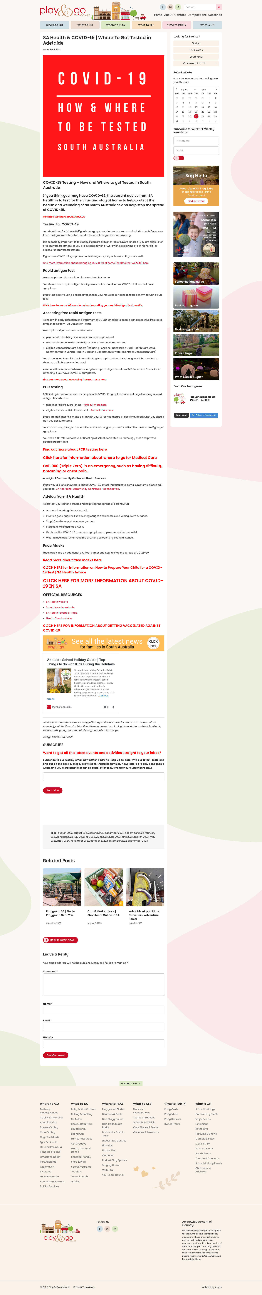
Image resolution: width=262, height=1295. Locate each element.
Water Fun (108, 1170)
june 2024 (127, 837)
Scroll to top (129, 1083)
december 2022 (134, 833)
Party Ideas (171, 1114)
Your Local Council (113, 1175)
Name (47, 1004)
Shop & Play (78, 1161)
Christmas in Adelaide (203, 1170)
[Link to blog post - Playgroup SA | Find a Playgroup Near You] (62, 887)
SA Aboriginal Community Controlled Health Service (87, 489)
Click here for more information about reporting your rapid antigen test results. (93, 305)
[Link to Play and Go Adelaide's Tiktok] (178, 7)
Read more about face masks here (72, 560)
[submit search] (219, 7)
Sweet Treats (172, 1124)
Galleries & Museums (146, 1132)
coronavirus (96, 833)
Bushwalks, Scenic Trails (113, 1134)
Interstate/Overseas (52, 1181)
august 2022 (65, 833)
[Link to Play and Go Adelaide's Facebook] (163, 7)
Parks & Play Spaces (114, 1160)
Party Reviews (172, 1119)
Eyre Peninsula (48, 1142)
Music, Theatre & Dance (81, 1150)
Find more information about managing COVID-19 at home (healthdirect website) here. (96, 263)
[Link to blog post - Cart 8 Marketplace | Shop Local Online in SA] (103, 887)
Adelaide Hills (48, 1122)
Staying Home (110, 1165)
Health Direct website (59, 618)
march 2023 (141, 837)
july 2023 (91, 837)
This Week (196, 50)
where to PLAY (115, 25)
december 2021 (114, 833)
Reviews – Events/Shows (141, 1111)
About (168, 15)
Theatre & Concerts (207, 1158)
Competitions (197, 15)
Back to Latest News (62, 940)
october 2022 (98, 841)
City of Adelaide (49, 1137)
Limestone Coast (50, 1157)
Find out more (196, 201)
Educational (78, 1129)
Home (158, 15)
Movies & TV (202, 1143)
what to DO (85, 25)
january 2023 (65, 837)
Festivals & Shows (206, 1134)
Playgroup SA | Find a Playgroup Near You (60, 913)
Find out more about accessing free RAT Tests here (74, 379)
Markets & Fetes (205, 1138)
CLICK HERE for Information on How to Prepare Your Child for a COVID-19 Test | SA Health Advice (102, 570)
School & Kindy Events (208, 1163)
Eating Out (77, 1134)
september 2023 (138, 841)
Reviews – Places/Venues (49, 1111)
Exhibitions (201, 1124)
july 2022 (79, 837)
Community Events (206, 1114)
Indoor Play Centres (114, 1140)
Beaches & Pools (112, 1114)
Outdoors (107, 1155)
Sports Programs (81, 1166)
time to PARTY (176, 25)
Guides (75, 1181)
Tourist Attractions (144, 1117)
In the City (201, 1129)
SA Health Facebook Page (61, 613)
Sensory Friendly (81, 1157)
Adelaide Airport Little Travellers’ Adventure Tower (144, 915)
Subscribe (215, 15)
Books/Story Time (81, 1124)
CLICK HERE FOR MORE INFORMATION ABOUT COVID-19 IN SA (103, 583)
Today (196, 43)
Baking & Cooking (81, 1114)
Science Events (204, 1148)
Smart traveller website (60, 607)
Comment (50, 971)
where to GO (54, 25)
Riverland (46, 1171)
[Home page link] (93, 11)
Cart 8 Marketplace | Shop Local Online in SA (103, 913)
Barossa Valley (49, 1127)
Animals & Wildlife (144, 1122)
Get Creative (78, 1143)
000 (55, 465)
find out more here (95, 405)
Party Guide (171, 1109)
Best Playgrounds (112, 1119)
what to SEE (146, 25)
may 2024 (63, 841)
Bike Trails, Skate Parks (112, 1125)
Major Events (203, 1119)
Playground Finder (113, 1109)
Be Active (76, 1119)
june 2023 (115, 837)
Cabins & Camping (51, 1117)
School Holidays (205, 1109)
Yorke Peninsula (49, 1176)
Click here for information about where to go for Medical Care (100, 457)
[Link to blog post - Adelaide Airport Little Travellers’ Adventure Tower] (145, 887)
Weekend (196, 57)
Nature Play (109, 1150)
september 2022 (117, 841)
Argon (218, 1287)
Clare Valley (47, 1132)
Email (47, 1020)
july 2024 (102, 837)
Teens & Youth (79, 1176)
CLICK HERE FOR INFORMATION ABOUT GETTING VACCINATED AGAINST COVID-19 (102, 628)
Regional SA (47, 1166)
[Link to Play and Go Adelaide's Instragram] (170, 7)
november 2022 (80, 841)
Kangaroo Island (50, 1152)
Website (48, 1037)
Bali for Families (49, 1186)
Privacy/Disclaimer (84, 1287)
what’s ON (207, 25)
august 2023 (81, 833)
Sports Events (203, 1153)
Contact (180, 15)
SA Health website (57, 602)
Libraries (107, 1145)
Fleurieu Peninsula (51, 1147)
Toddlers (76, 1171)
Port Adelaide (48, 1161)
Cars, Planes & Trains (145, 1127)
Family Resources (81, 1138)
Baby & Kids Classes (83, 1109)
